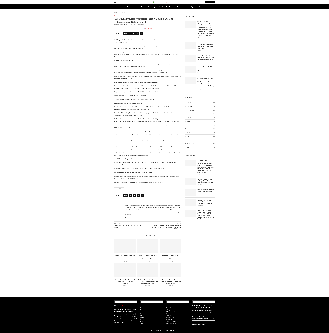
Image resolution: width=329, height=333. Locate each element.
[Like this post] (126, 33)
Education (201, 106)
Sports (143, 7)
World (200, 7)
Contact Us (169, 308)
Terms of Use (169, 313)
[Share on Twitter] (134, 33)
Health (187, 7)
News (136, 7)
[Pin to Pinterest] (137, 33)
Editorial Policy (170, 317)
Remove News (169, 319)
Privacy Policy (169, 310)
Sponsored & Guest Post (172, 321)
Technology (151, 7)
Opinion (193, 7)
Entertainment (162, 7)
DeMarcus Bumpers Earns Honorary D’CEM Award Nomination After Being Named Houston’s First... (148, 281)
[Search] (214, 7)
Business (129, 7)
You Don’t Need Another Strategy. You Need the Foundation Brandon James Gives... (125, 257)
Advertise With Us (170, 311)
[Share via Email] (141, 33)
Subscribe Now (210, 2)
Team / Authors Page (171, 323)
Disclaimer (168, 315)
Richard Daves (123, 24)
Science (179, 7)
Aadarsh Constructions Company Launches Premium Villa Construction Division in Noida (171, 281)
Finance (171, 7)
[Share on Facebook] (130, 33)
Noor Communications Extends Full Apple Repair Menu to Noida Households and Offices (147, 257)
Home (115, 12)
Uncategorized (201, 143)
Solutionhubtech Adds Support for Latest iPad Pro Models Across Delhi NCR (170, 257)
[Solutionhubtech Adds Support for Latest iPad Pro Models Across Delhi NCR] (170, 246)
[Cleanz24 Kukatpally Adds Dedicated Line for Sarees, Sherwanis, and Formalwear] (125, 270)
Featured (201, 113)
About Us (168, 306)
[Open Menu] (115, 2)
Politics (201, 128)
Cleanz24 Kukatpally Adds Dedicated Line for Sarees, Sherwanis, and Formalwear (125, 281)
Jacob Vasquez (119, 188)
